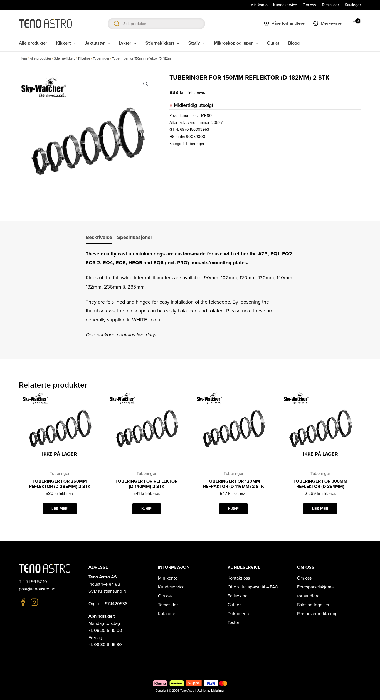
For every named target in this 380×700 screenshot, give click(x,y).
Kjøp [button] (146, 508)
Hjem (23, 58)
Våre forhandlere (288, 23)
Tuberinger (101, 58)
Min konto (167, 578)
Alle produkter (40, 58)
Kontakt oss (239, 578)
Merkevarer (332, 23)
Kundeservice (171, 587)
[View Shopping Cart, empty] (355, 23)
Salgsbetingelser (313, 605)
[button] (146, 84)
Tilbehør (84, 58)
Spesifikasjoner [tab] (134, 237)
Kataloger (167, 614)
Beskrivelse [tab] (99, 237)
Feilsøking (238, 596)
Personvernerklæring (317, 614)
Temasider (168, 605)
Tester (233, 622)
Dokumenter (240, 614)
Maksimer (217, 690)
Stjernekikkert (64, 58)
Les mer (59, 508)
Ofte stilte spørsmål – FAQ (253, 587)
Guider (234, 605)
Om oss (165, 596)
